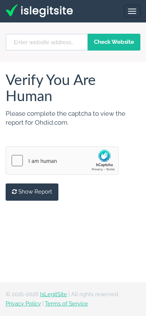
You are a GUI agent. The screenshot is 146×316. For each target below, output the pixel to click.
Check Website (114, 42)
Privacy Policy (23, 303)
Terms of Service (66, 303)
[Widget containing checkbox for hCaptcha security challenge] (62, 160)
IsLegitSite (53, 294)
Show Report (34, 191)
